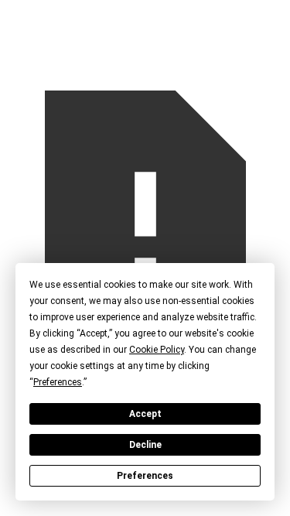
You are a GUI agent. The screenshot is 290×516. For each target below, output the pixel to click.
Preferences (145, 475)
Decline (145, 444)
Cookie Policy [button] (156, 349)
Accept (145, 413)
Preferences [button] (57, 382)
